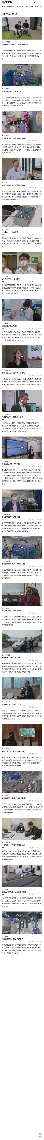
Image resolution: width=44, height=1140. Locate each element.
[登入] (40, 2)
